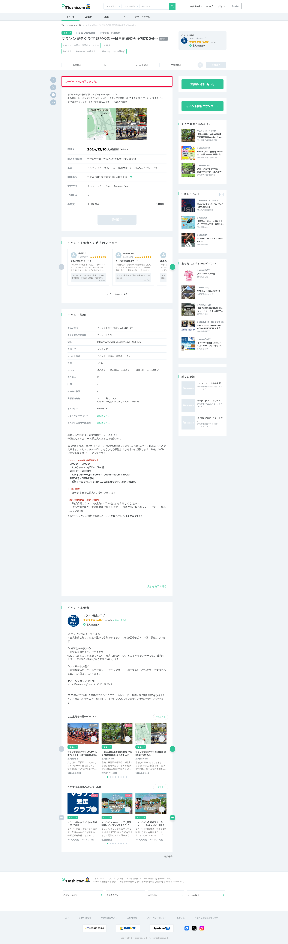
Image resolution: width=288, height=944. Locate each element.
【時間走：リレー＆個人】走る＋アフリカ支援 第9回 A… (210, 222)
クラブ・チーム (142, 16)
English (235, 6)
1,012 (216, 41)
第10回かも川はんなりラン (209, 291)
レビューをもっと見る (117, 294)
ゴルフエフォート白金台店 (209, 383)
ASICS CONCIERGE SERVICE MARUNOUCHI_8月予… (209, 326)
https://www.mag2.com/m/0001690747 (90, 684)
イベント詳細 (141, 65)
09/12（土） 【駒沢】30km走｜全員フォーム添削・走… (210, 152)
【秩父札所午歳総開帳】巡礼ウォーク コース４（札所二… (210, 309)
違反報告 (168, 856)
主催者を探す (112, 895)
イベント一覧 (75, 25)
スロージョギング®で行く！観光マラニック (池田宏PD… (210, 170)
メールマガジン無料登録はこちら (105, 515)
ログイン (220, 6)
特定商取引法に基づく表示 (206, 918)
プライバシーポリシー (156, 918)
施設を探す (153, 895)
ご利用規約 (132, 918)
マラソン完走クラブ (197, 38)
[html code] (53, 102)
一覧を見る (160, 716)
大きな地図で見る (156, 586)
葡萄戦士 (82, 253)
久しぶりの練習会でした (127, 261)
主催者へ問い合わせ (202, 84)
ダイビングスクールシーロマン (210, 419)
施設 (106, 16)
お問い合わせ (85, 918)
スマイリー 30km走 (206, 273)
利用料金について (109, 918)
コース (124, 16)
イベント (70, 16)
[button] (172, 267)
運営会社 (180, 918)
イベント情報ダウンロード (202, 106)
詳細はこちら (103, 415)
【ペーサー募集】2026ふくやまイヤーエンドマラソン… (209, 344)
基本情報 (77, 65)
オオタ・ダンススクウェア (209, 400)
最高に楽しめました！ (81, 261)
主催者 (88, 16)
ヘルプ (209, 6)
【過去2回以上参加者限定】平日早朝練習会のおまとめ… (209, 135)
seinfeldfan (128, 253)
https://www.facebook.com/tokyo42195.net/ (119, 342)
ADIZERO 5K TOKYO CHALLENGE (210, 239)
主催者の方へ (196, 6)
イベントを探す (70, 895)
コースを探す (193, 895)
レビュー (108, 65)
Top (63, 25)
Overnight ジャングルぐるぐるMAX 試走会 (210, 205)
